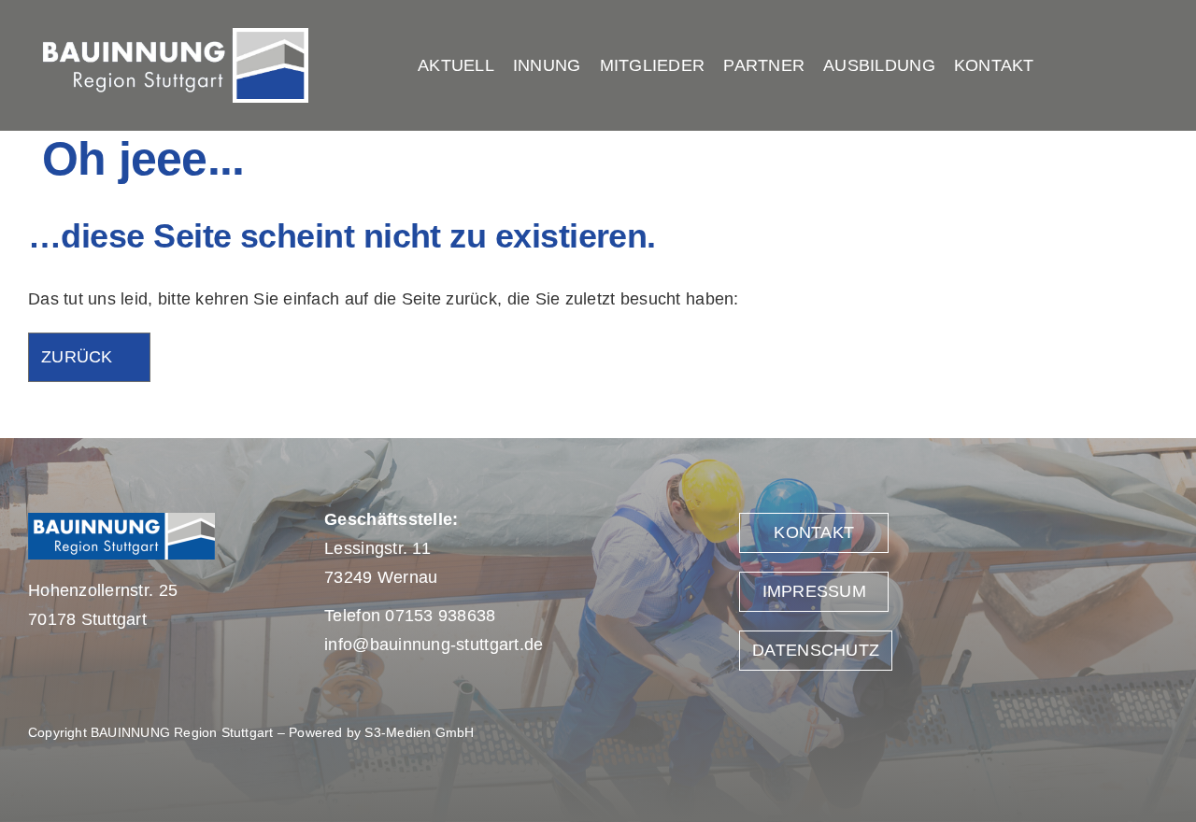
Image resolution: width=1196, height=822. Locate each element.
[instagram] (1156, 65)
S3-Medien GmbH (419, 732)
